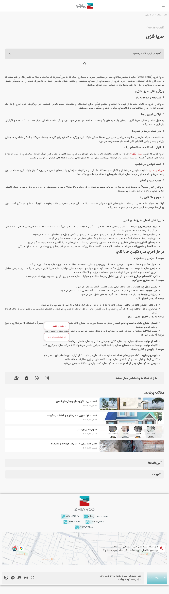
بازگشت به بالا (154, 578)
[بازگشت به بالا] (165, 578)
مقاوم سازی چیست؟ (87, 429)
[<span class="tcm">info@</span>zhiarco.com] (86, 516)
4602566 (74, 522)
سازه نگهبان (136, 154)
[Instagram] (46, 378)
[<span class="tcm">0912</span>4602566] (66, 522)
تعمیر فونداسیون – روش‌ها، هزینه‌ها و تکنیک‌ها (74, 444)
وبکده (121, 579)
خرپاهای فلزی (156, 170)
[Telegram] (13, 578)
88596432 (72, 516)
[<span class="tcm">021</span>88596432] (64, 516)
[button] (163, 5)
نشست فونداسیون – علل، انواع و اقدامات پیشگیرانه (72, 415)
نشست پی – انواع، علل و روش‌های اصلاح (76, 401)
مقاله (158, 15)
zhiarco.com (98, 516)
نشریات (156, 474)
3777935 (86, 527)
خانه (165, 15)
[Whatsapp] (36, 378)
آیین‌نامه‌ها (154, 463)
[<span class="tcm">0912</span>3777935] (77, 527)
